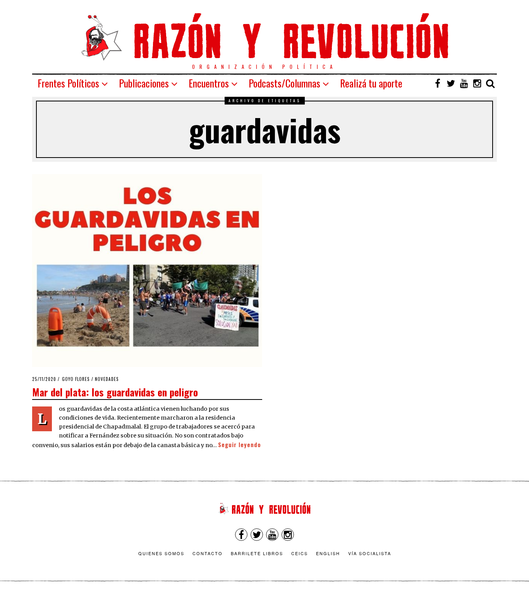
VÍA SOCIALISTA (369, 553)
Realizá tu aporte (371, 83)
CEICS (299, 553)
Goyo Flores (76, 379)
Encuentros (209, 83)
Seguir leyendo (239, 445)
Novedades (107, 379)
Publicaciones (144, 83)
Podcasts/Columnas (284, 83)
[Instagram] (477, 83)
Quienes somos (161, 553)
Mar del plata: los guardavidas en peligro (115, 391)
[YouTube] (464, 83)
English (328, 553)
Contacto (207, 553)
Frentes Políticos (68, 83)
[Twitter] (450, 83)
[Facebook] (437, 83)
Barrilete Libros (257, 553)
